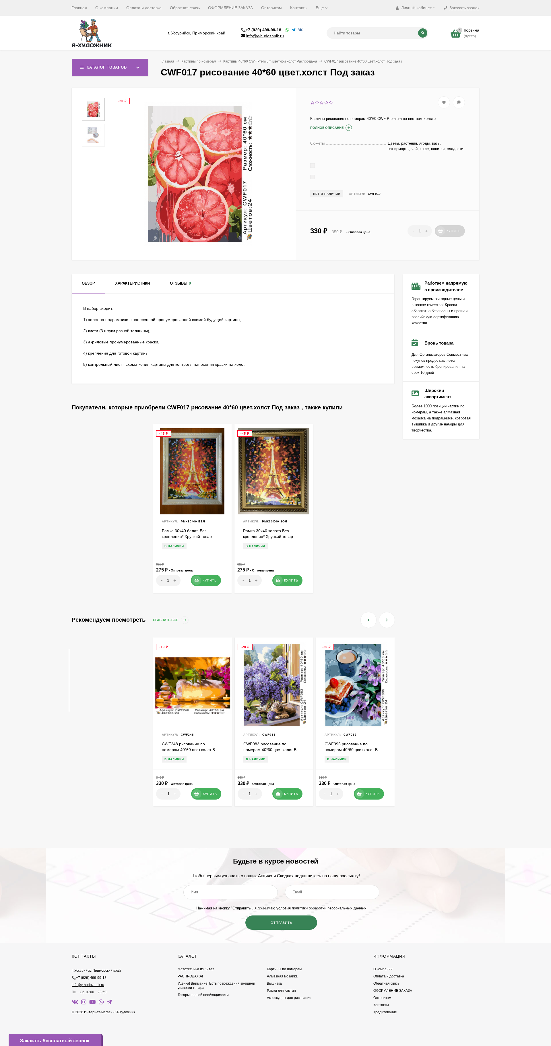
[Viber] (300, 30)
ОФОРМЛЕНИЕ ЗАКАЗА (230, 7)
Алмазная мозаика (282, 976)
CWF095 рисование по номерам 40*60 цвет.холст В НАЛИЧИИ (351, 750)
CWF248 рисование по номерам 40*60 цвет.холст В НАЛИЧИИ (188, 750)
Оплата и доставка (144, 7)
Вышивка (274, 983)
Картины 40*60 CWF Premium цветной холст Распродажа (270, 61)
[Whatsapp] (287, 30)
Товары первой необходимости (203, 995)
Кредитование (385, 1012)
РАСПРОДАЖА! (190, 976)
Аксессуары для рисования (289, 998)
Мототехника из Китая (196, 969)
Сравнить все (166, 620)
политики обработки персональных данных (329, 908)
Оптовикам (271, 7)
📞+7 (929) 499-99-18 (261, 30)
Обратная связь (185, 7)
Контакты (298, 7)
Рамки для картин (281, 991)
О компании (106, 7)
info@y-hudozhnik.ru (265, 36)
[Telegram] (293, 30)
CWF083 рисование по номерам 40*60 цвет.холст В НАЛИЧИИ (269, 750)
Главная (79, 7)
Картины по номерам (198, 61)
